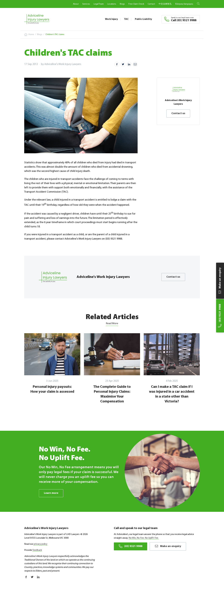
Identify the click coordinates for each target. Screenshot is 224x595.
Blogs (122, 4)
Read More (112, 323)
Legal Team (99, 4)
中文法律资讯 (165, 4)
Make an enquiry (170, 546)
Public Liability (143, 19)
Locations (111, 4)
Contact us (178, 113)
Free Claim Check (136, 4)
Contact (151, 4)
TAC (126, 19)
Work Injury (111, 19)
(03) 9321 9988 (133, 546)
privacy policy (40, 544)
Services (86, 4)
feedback (37, 550)
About (76, 4)
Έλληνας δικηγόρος (184, 4)
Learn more (51, 493)
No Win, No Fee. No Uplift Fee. (144, 538)
